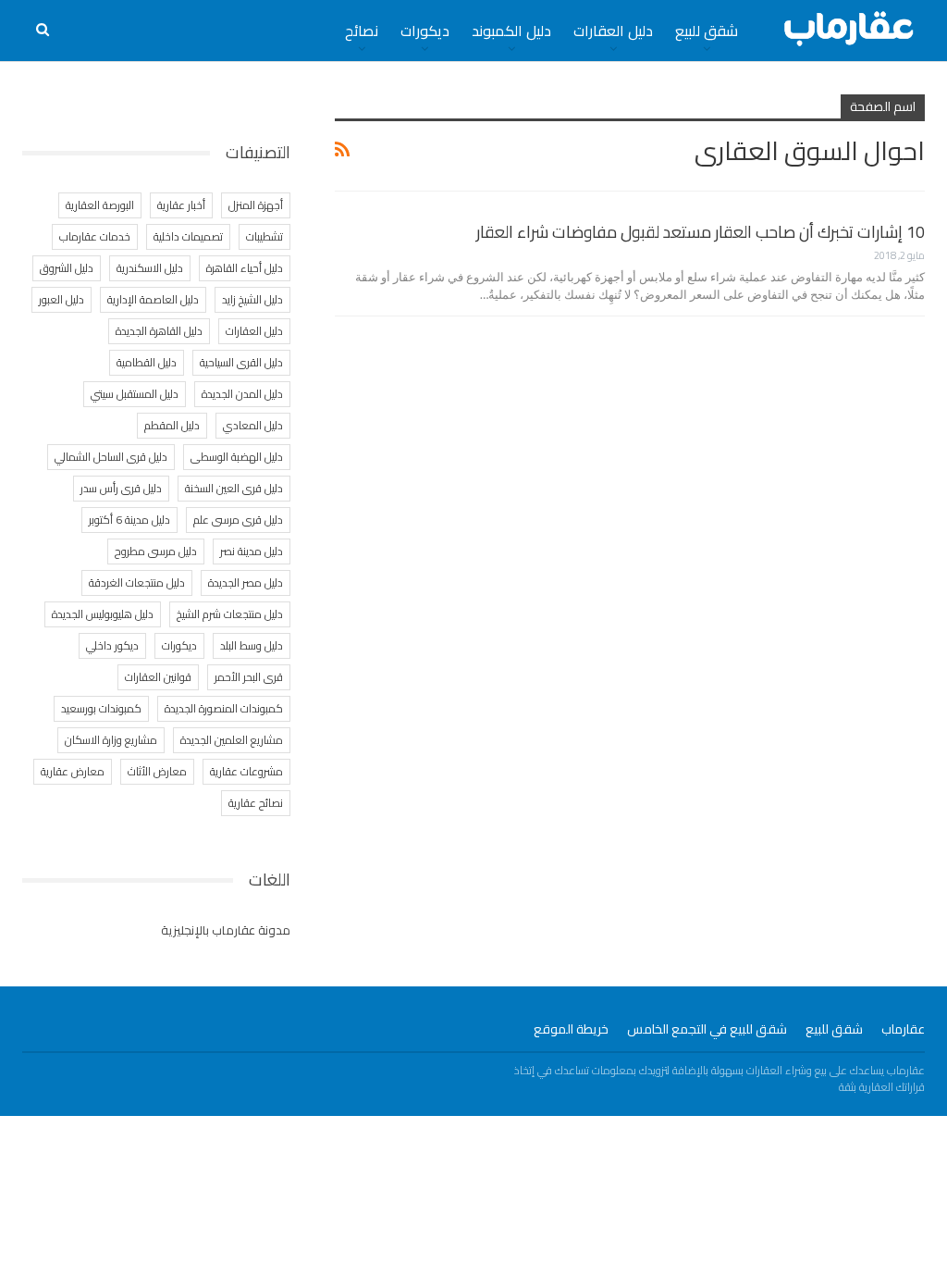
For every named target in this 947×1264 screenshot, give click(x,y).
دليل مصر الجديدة (245, 582)
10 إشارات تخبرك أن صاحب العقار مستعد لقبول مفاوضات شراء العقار (700, 232)
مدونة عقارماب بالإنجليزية (225, 930)
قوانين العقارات (158, 677)
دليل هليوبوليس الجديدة (103, 614)
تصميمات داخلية (188, 236)
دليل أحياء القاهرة (244, 268)
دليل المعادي (253, 425)
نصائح (361, 30)
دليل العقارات (613, 30)
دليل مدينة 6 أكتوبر (129, 519)
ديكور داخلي (112, 645)
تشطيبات (264, 236)
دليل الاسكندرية (150, 268)
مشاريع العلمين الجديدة (231, 739)
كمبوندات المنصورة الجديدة (224, 708)
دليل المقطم (172, 425)
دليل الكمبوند (511, 30)
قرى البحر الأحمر (249, 677)
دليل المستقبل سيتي (134, 393)
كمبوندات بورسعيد (101, 708)
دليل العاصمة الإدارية (153, 299)
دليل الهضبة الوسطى (237, 456)
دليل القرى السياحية (241, 362)
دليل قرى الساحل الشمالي (111, 456)
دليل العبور (61, 299)
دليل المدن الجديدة (242, 393)
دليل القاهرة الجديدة (159, 330)
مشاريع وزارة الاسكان (111, 739)
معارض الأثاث (157, 771)
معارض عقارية (73, 771)
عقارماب (903, 1029)
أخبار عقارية (181, 205)
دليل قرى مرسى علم (238, 519)
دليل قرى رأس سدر (121, 488)
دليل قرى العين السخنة (234, 488)
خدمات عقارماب (94, 236)
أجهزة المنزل (255, 205)
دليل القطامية (147, 362)
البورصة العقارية (100, 205)
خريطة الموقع (571, 1029)
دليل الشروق (66, 268)
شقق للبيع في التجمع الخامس (707, 1029)
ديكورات (424, 30)
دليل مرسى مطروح (156, 551)
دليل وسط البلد (251, 645)
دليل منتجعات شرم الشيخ (230, 614)
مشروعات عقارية (246, 771)
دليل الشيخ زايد (252, 299)
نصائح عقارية (255, 802)
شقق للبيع (706, 30)
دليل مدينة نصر (251, 551)
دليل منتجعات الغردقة (137, 582)
